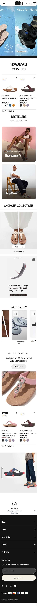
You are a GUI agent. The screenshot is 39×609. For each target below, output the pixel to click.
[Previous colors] (3, 105)
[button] (18, 328)
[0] (33, 3)
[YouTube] (15, 586)
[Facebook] (2, 586)
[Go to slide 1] (14, 251)
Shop (4, 529)
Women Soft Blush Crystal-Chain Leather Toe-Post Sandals (9, 434)
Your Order (6, 537)
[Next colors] (17, 105)
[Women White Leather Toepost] (10, 85)
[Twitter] (6, 586)
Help (3, 522)
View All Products (8, 111)
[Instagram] (11, 586)
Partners (5, 552)
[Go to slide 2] (16, 251)
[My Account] (26, 3)
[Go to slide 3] (18, 251)
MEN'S (23, 69)
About (4, 544)
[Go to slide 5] (22, 251)
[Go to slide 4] (19, 251)
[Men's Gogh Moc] (18, 230)
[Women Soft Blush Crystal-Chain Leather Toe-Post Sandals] (10, 420)
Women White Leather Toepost (10, 98)
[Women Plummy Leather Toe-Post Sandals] (28, 85)
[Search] (30, 3)
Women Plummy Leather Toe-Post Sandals (28, 99)
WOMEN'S (15, 69)
